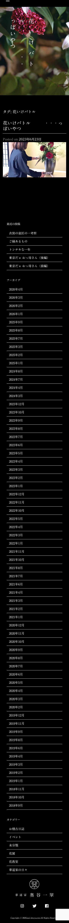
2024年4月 (16, 387)
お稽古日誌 (16, 828)
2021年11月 (16, 551)
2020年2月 (16, 707)
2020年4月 (16, 690)
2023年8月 (16, 428)
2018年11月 (16, 789)
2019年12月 (16, 715)
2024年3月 (16, 395)
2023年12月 (16, 404)
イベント (15, 837)
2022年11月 (16, 502)
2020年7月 (16, 666)
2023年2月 (16, 477)
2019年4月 (16, 756)
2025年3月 (16, 346)
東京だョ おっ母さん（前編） (29, 265)
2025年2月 (16, 354)
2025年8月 (16, 330)
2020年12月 (16, 625)
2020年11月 (16, 633)
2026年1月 (16, 313)
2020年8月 (16, 658)
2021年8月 (16, 567)
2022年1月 (16, 543)
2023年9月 (16, 420)
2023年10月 (16, 412)
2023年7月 (16, 436)
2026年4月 (16, 289)
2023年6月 (16, 445)
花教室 (13, 861)
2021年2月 (16, 608)
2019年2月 (16, 772)
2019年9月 (16, 731)
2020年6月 (16, 674)
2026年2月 (16, 305)
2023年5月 (16, 453)
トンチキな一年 (19, 249)
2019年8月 (16, 739)
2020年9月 (16, 649)
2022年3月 (16, 535)
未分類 (13, 845)
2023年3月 (16, 469)
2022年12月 (16, 494)
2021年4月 (16, 592)
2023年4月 (16, 461)
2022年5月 (16, 518)
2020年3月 (16, 698)
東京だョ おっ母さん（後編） (29, 257)
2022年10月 (16, 510)
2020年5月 (16, 682)
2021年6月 (16, 584)
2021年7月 (16, 576)
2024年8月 (16, 371)
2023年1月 (16, 486)
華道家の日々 (18, 869)
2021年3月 (16, 600)
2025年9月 (16, 322)
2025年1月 (16, 363)
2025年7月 (16, 338)
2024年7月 (16, 379)
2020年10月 (16, 641)
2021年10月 (16, 559)
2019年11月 (16, 723)
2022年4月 (16, 526)
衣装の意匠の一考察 (23, 233)
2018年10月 (16, 797)
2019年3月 (16, 764)
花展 (12, 853)
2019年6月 (16, 748)
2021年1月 (16, 617)
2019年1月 (16, 780)
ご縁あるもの (18, 241)
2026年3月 (16, 297)
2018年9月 (16, 805)
